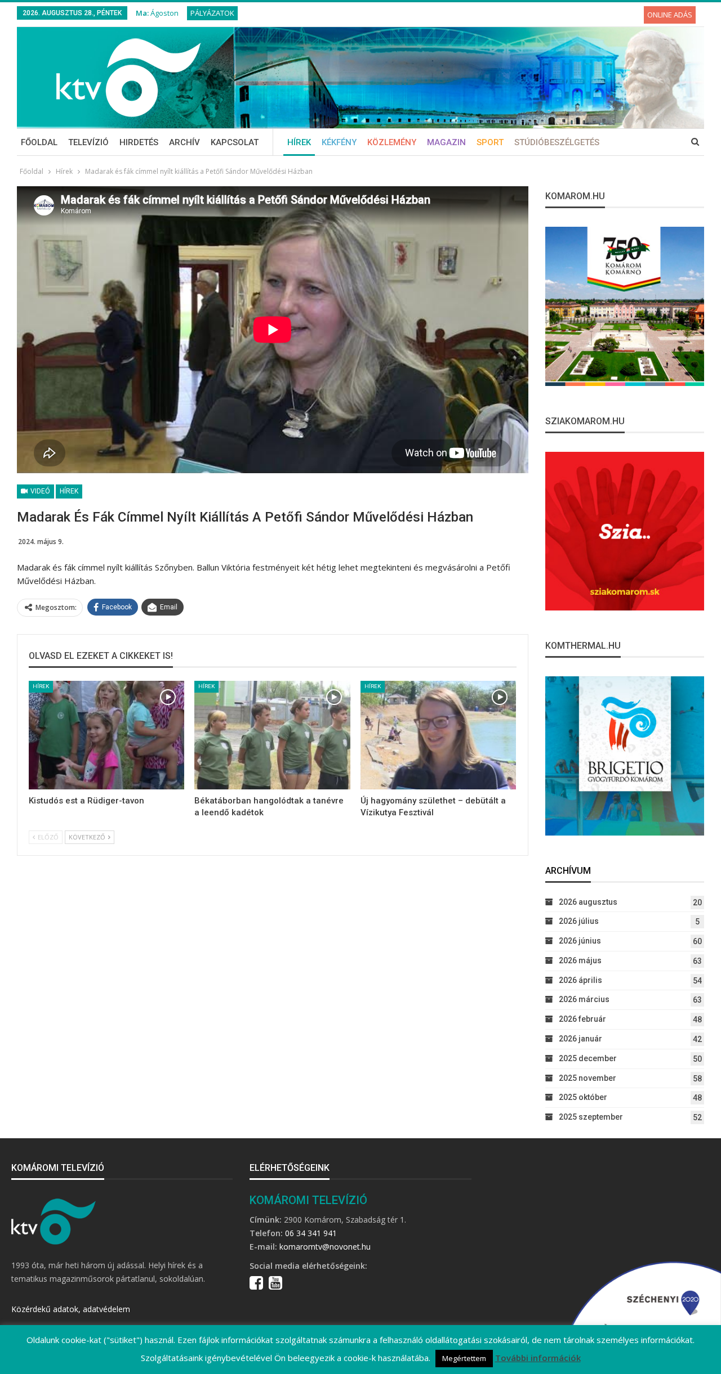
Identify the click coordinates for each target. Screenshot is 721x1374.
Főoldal (39, 142)
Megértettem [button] (464, 1358)
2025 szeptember (591, 1116)
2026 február (582, 1018)
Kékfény (339, 142)
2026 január (580, 1038)
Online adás (669, 15)
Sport (490, 142)
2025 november (587, 1078)
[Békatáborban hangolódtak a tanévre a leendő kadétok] (272, 735)
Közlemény (391, 142)
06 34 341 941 (311, 1233)
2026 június (580, 940)
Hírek (299, 142)
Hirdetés (138, 142)
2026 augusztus (588, 901)
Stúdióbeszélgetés (556, 142)
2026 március (584, 999)
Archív (184, 142)
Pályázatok (212, 13)
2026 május (580, 960)
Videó (39, 491)
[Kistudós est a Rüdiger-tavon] (106, 735)
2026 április (580, 980)
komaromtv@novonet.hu (325, 1246)
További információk (538, 1357)
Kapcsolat (235, 142)
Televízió (88, 142)
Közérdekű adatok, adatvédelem (70, 1309)
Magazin (446, 142)
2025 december (588, 1058)
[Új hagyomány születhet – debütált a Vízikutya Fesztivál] (438, 735)
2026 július (579, 921)
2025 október (583, 1097)
